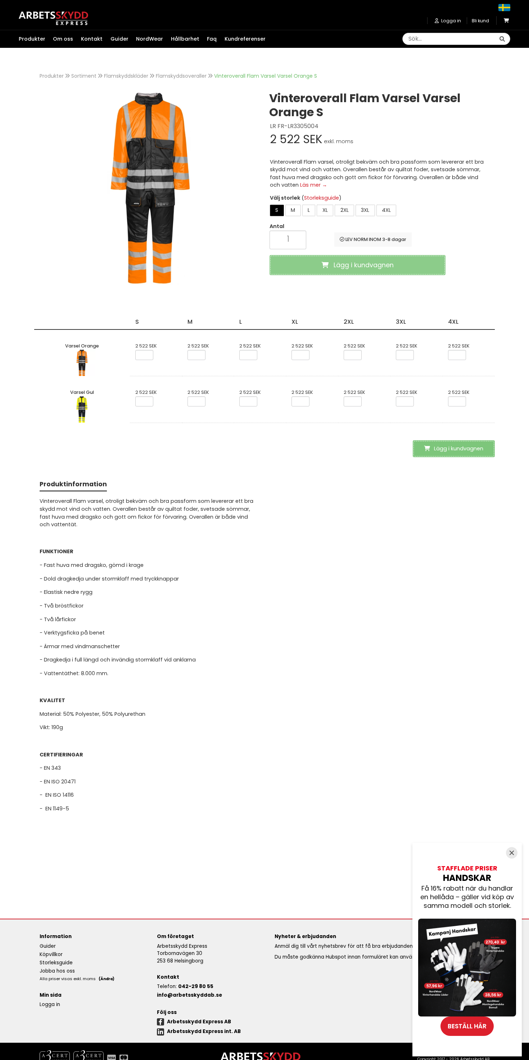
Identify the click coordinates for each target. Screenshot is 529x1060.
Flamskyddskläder (126, 75)
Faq (212, 38)
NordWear (149, 38)
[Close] (511, 853)
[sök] (502, 39)
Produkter (52, 75)
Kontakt (92, 38)
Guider (119, 38)
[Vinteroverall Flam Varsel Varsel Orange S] (149, 188)
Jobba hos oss (57, 971)
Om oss (63, 38)
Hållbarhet (185, 38)
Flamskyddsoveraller (181, 75)
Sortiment (83, 75)
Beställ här (467, 1026)
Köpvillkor (51, 954)
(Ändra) (106, 979)
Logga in (50, 1004)
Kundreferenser (245, 38)
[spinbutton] (288, 239)
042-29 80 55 (195, 986)
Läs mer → (313, 184)
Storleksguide (321, 197)
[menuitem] (36, 39)
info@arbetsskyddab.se (189, 995)
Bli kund (480, 21)
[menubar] (146, 39)
